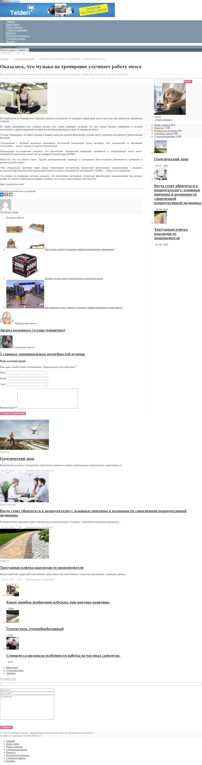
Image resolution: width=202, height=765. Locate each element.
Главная (10, 21)
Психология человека (18, 35)
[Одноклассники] (6, 194)
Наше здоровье (14, 27)
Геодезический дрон (171, 159)
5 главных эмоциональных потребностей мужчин (42, 354)
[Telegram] (11, 194)
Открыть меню (8, 47)
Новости (11, 33)
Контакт (10, 41)
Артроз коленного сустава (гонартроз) (32, 330)
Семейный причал (10, 1)
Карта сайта (12, 24)
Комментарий (8, 407)
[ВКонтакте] (2, 194)
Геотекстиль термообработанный (35, 629)
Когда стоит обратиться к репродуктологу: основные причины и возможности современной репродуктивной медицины (177, 194)
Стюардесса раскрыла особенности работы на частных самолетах (63, 655)
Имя (2, 372)
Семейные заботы (16, 38)
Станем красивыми (16, 30)
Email (3, 378)
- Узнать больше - (163, 119)
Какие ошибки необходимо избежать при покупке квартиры (58, 602)
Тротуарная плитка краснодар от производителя (171, 233)
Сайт (2, 384)
